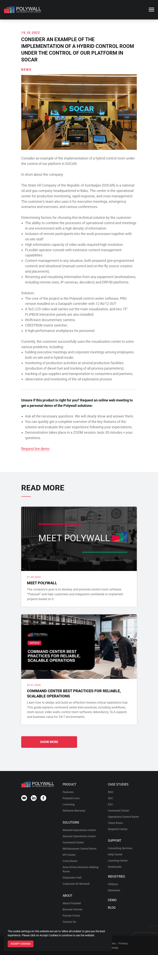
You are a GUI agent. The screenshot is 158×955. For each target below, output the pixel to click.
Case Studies (118, 784)
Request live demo (35, 449)
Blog (112, 907)
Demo (112, 900)
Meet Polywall (42, 583)
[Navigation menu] (151, 10)
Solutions (71, 822)
